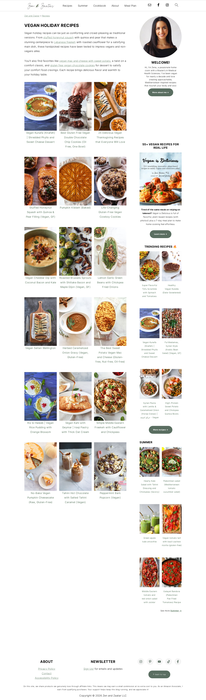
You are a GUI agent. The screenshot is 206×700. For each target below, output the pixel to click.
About (115, 5)
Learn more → (160, 234)
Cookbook (99, 5)
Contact (47, 673)
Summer (83, 5)
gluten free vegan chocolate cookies (72, 65)
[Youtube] (159, 661)
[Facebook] (177, 661)
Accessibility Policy (46, 677)
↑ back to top (159, 674)
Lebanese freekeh (65, 42)
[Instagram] (140, 661)
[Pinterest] (150, 661)
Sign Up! (89, 668)
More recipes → (160, 430)
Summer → (176, 610)
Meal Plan (130, 5)
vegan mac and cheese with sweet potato (84, 60)
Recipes (67, 5)
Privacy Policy (46, 668)
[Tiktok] (168, 661)
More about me (159, 92)
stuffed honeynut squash (58, 37)
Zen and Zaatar (32, 16)
